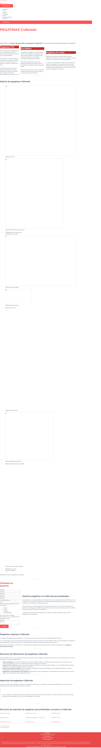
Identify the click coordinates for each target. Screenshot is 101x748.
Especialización (8, 612)
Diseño (4, 15)
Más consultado (47, 739)
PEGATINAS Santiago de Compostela (35, 717)
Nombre (2, 589)
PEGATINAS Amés (56, 717)
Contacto (5, 18)
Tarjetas (5, 12)
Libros (4, 11)
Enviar (4, 626)
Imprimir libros (47, 736)
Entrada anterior (5, 726)
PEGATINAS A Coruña (31, 713)
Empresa (2, 593)
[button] (46, 22)
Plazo (5, 609)
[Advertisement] (38, 37)
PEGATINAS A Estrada (5, 722)
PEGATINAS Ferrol (4, 717)
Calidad (6, 611)
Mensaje (2, 620)
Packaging (5, 14)
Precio (5, 608)
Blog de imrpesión (7, 17)
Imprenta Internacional (47, 737)
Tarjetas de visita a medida (47, 734)
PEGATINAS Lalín (30, 722)
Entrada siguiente (5, 727)
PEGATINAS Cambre (5, 713)
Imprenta (5, 9)
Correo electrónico (5, 600)
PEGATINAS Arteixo (56, 713)
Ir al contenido (3, 1)
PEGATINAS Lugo (56, 722)
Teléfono (2, 596)
